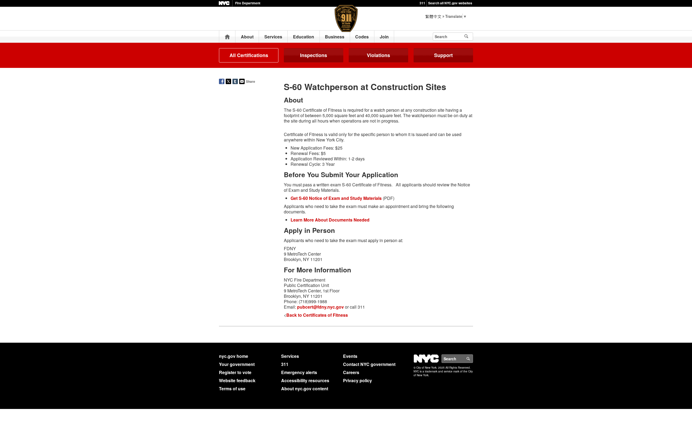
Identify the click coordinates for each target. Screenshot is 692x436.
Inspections (313, 55)
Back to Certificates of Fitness (317, 315)
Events (350, 356)
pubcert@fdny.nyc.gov (320, 307)
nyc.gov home (233, 356)
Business (334, 37)
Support (443, 55)
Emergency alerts (299, 372)
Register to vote (235, 372)
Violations (378, 55)
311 (422, 3)
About (247, 37)
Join (384, 37)
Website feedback (237, 380)
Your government (237, 364)
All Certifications (248, 55)
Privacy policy (357, 380)
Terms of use (232, 388)
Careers (351, 372)
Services (273, 37)
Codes (362, 37)
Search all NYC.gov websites (450, 3)
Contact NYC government (369, 364)
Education (303, 37)
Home (227, 37)
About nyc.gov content (304, 388)
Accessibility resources (305, 380)
